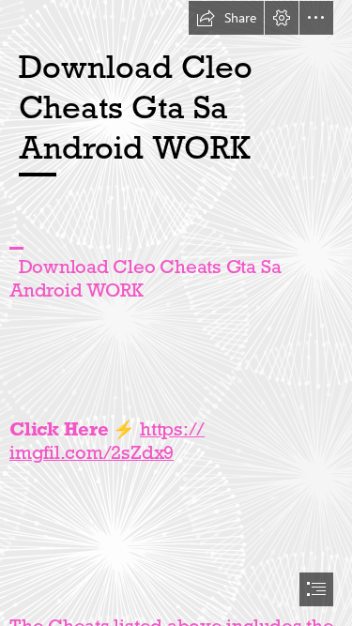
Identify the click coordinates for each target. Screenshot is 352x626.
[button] (226, 18)
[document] (176, 313)
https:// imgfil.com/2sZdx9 (107, 441)
